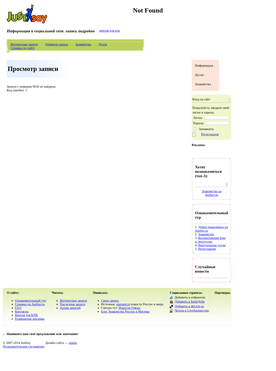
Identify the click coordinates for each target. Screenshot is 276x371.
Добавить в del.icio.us (189, 306)
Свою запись (110, 300)
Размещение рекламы (29, 318)
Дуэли (102, 44)
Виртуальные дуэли (212, 245)
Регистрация (210, 134)
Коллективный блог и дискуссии (210, 239)
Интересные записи (24, 44)
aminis (73, 343)
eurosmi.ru (123, 304)
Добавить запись (56, 44)
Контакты (21, 311)
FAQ (18, 308)
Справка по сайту (23, 48)
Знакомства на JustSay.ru (211, 193)
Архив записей (70, 308)
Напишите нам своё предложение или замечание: (42, 334)
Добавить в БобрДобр (190, 301)
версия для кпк (109, 30)
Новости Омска (129, 308)
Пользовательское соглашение (23, 346)
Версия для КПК (26, 315)
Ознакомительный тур (30, 300)
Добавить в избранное (190, 297)
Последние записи (72, 304)
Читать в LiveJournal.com (192, 310)
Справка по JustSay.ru (30, 304)
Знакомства (83, 44)
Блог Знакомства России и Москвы (125, 311)
